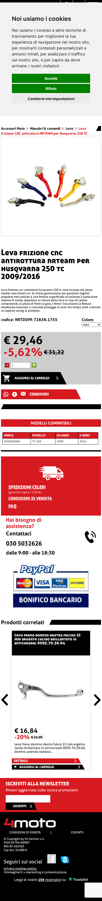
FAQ (12, 506)
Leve (70, 128)
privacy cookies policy (20, 868)
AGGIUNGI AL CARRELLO (32, 378)
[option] (51, 186)
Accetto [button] (51, 78)
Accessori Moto (13, 128)
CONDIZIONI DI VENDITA (30, 498)
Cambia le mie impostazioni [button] (51, 99)
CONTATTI (77, 832)
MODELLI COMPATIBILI (51, 423)
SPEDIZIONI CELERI (27, 487)
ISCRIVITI (19, 806)
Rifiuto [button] (51, 88)
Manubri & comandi (45, 128)
